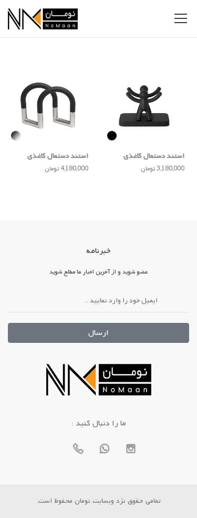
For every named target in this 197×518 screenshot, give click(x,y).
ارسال (98, 333)
